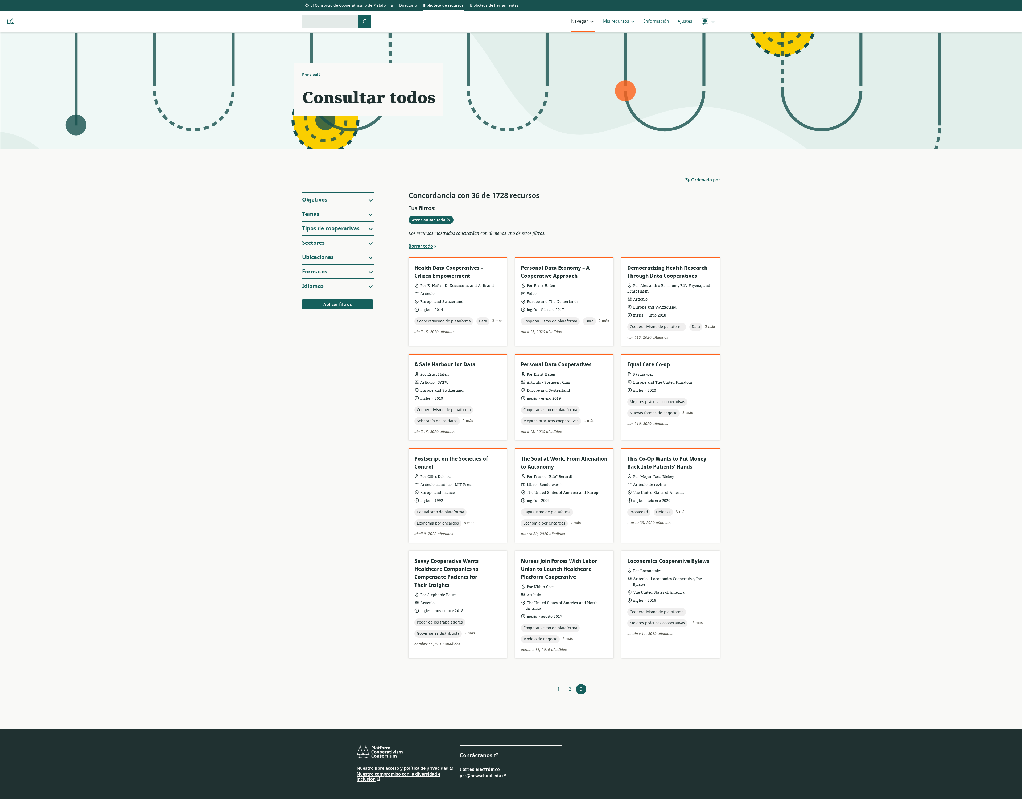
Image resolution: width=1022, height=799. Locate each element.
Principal (310, 74)
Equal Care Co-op (648, 364)
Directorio (408, 5)
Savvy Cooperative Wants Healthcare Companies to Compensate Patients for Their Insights (446, 573)
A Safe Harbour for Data (445, 364)
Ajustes (685, 21)
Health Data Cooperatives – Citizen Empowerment (448, 272)
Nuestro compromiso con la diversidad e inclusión (398, 776)
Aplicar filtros (337, 304)
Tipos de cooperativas (331, 228)
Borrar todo (421, 246)
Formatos (314, 272)
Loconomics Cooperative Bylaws (668, 561)
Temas (310, 214)
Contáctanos (476, 755)
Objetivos (314, 200)
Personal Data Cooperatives (556, 364)
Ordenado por (705, 180)
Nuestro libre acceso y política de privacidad (402, 768)
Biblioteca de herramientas (494, 5)
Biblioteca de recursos (443, 5)
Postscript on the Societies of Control (451, 463)
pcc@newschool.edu (480, 775)
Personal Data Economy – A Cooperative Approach (555, 272)
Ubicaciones (318, 257)
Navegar (579, 21)
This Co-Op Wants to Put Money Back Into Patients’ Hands (666, 463)
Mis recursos (616, 21)
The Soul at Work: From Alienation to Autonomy (564, 463)
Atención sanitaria (433, 220)
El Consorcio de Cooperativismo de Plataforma (351, 5)
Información (656, 21)
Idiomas (313, 286)
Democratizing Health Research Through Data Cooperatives (667, 272)
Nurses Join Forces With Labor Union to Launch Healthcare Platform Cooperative (559, 569)
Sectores (313, 243)
